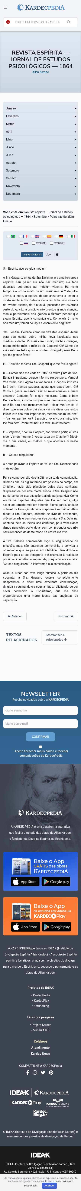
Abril (9, 131)
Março (10, 124)
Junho (10, 147)
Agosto (11, 163)
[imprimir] (57, 254)
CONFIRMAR (40, 737)
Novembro (13, 186)
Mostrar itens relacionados (55, 637)
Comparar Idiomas (32, 254)
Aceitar (49, 1185)
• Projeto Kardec (40, 1025)
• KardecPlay (40, 1000)
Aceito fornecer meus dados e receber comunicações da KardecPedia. (41, 753)
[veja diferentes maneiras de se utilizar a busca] (8, 22)
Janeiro (11, 108)
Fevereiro (12, 116)
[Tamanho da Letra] (49, 254)
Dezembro (13, 194)
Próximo (64, 616)
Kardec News (40, 1053)
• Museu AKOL (40, 1030)
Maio (9, 139)
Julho (9, 155)
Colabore (40, 1041)
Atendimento (40, 1047)
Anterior (16, 616)
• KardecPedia (40, 995)
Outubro (11, 178)
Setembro (12, 170)
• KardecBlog (40, 1006)
